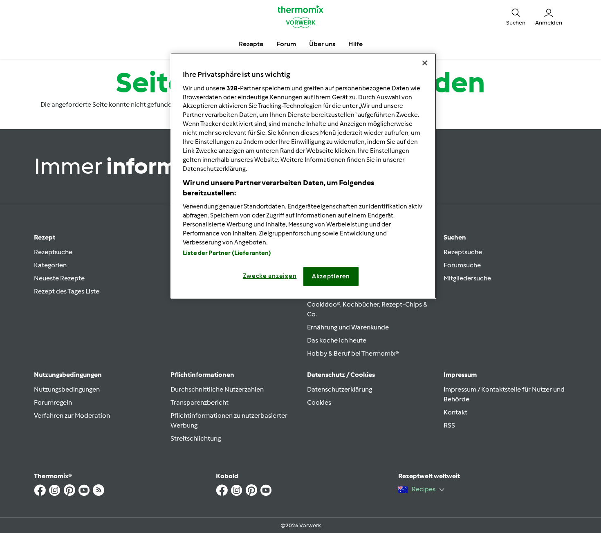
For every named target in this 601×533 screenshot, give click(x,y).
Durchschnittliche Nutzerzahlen (217, 389)
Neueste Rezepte (59, 278)
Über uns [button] (322, 44)
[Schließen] (425, 63)
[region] (303, 175)
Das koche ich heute (336, 340)
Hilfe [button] (355, 44)
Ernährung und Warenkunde (348, 327)
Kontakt (455, 412)
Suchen (455, 237)
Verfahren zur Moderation (72, 415)
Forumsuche (462, 265)
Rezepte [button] (251, 44)
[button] (515, 16)
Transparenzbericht (199, 402)
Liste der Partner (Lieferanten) (227, 253)
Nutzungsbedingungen (67, 389)
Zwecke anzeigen (269, 276)
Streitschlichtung (195, 438)
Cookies (319, 402)
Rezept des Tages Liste (66, 291)
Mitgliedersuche (467, 278)
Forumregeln (53, 402)
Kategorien (50, 265)
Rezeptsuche (53, 252)
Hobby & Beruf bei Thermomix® (353, 353)
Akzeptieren (331, 276)
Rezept (44, 237)
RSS (449, 425)
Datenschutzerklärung (339, 389)
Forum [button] (286, 44)
